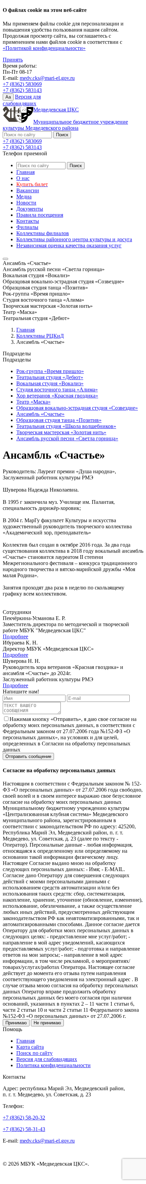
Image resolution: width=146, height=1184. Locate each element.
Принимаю (16, 1022)
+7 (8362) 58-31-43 (24, 1129)
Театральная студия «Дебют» (49, 377)
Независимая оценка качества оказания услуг (69, 245)
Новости (26, 203)
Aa (8, 97)
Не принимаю (47, 1022)
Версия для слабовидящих (46, 1059)
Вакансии (27, 190)
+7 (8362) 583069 (22, 84)
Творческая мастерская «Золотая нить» (61, 432)
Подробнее (15, 636)
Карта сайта (30, 1047)
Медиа (24, 196)
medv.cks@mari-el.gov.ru (47, 78)
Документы (29, 209)
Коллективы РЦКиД (40, 336)
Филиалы (27, 227)
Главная (25, 172)
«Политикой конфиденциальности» (44, 48)
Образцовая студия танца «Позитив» (59, 420)
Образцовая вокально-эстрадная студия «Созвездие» (77, 408)
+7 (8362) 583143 (22, 90)
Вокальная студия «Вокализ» (50, 383)
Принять (13, 60)
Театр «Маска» (33, 402)
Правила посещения (39, 215)
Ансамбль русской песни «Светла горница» (67, 438)
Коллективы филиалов (42, 233)
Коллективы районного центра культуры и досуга (74, 239)
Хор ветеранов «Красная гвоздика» (57, 396)
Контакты (27, 221)
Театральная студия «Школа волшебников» (66, 426)
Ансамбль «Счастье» (40, 414)
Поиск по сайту (34, 1053)
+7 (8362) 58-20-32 (24, 1117)
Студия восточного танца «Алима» (57, 389)
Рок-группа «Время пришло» (50, 371)
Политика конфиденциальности (53, 1065)
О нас (23, 178)
